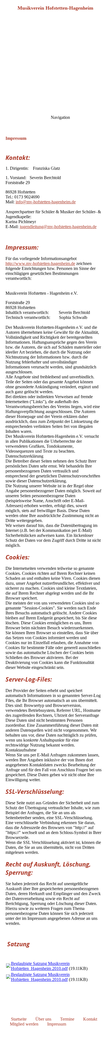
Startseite (19, 1019)
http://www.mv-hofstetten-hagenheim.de (40, 263)
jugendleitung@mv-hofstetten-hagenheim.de (58, 226)
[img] (53, 38)
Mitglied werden (24, 1024)
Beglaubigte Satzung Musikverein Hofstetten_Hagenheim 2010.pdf (40, 966)
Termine (67, 1019)
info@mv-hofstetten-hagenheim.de (46, 201)
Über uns (43, 1019)
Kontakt (90, 1019)
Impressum (56, 1024)
